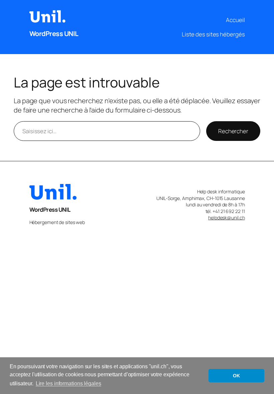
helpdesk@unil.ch (226, 217)
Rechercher (233, 131)
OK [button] (236, 375)
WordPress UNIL (54, 33)
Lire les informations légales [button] (68, 383)
